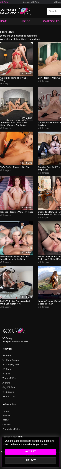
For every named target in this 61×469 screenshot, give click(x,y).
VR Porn (4, 2)
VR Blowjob (8, 392)
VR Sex (57, 2)
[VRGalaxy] (14, 331)
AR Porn (7, 369)
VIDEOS (25, 21)
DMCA (6, 420)
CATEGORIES (51, 21)
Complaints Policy (11, 429)
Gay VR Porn (9, 387)
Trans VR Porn (10, 378)
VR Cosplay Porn (11, 364)
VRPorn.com (9, 396)
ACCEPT (30, 451)
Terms (6, 411)
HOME (4, 21)
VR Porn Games (11, 360)
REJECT (30, 460)
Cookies (6, 424)
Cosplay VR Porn (31, 2)
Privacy (6, 415)
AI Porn (6, 383)
